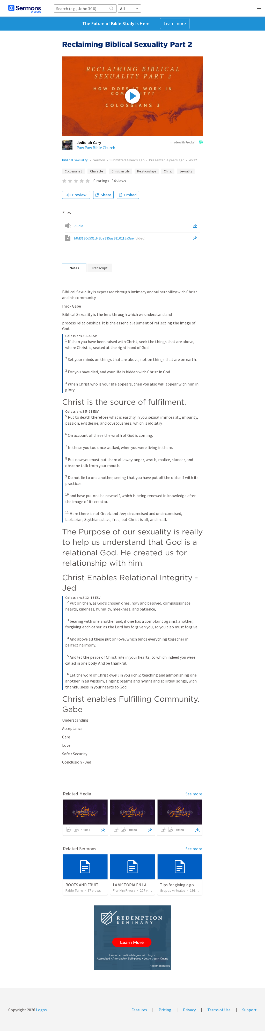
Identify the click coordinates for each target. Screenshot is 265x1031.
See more (194, 793)
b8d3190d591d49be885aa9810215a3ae (109, 238)
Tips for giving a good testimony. (189, 884)
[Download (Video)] (196, 238)
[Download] (103, 830)
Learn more (175, 23)
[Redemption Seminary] (132, 937)
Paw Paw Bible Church (96, 147)
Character (97, 171)
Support (249, 1009)
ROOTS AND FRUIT (82, 884)
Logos (41, 1009)
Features (139, 1009)
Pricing (165, 1009)
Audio (79, 225)
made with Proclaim (184, 142)
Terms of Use (219, 1009)
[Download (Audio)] (196, 226)
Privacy (189, 1009)
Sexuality (186, 171)
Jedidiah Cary (89, 142)
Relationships (146, 171)
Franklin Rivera (124, 890)
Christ (168, 171)
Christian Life (120, 171)
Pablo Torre (74, 890)
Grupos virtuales (173, 890)
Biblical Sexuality (75, 160)
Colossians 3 (73, 171)
